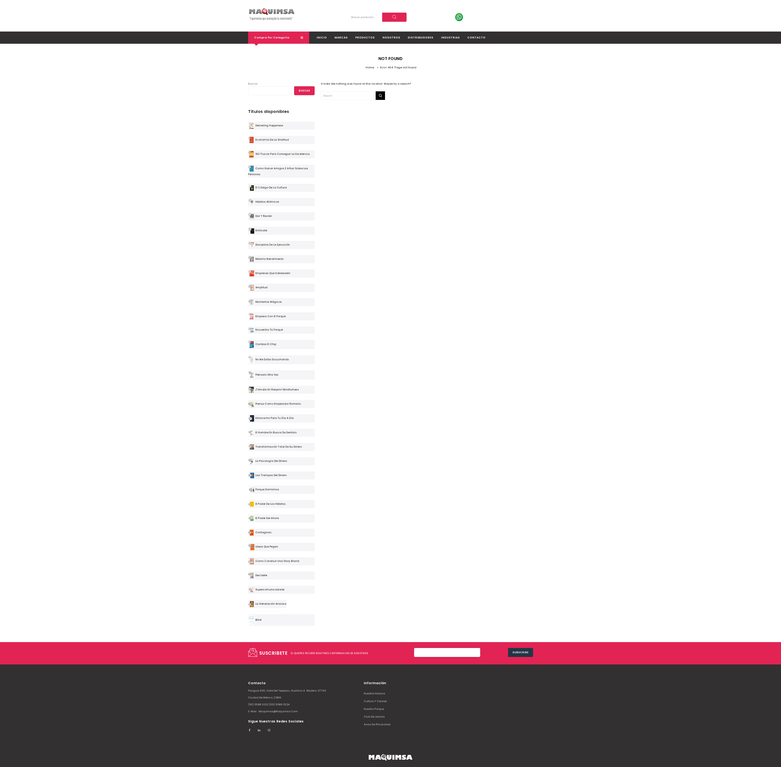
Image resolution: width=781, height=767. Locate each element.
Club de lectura (374, 716)
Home (370, 67)
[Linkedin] (259, 730)
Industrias (450, 37)
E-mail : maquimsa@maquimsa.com (273, 711)
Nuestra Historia (374, 693)
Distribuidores (420, 37)
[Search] (394, 17)
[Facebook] (249, 730)
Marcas (341, 37)
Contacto (476, 37)
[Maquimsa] (271, 18)
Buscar (253, 83)
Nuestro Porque (374, 709)
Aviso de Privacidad (377, 724)
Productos (365, 37)
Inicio (322, 37)
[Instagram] (269, 730)
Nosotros (391, 37)
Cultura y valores (375, 701)
